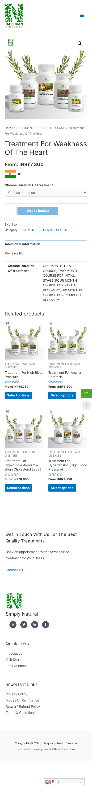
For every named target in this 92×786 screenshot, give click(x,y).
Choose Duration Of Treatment (29, 185)
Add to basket (38, 211)
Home (9, 128)
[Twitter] (23, 624)
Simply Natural (22, 614)
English (58, 782)
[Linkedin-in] (34, 624)
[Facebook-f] (45, 624)
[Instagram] (13, 624)
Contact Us (14, 570)
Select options (18, 395)
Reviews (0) (14, 253)
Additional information (22, 244)
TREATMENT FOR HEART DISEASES (41, 128)
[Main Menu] (81, 15)
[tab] (46, 244)
